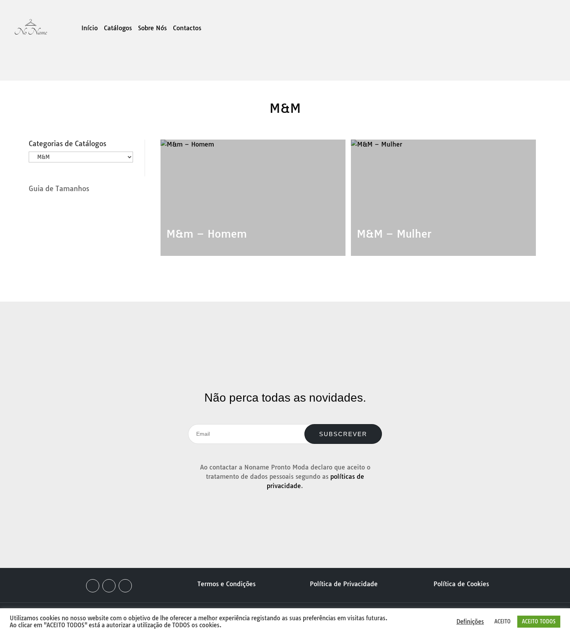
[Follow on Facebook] (92, 585)
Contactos (187, 28)
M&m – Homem (206, 233)
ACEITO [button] (502, 621)
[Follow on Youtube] (125, 585)
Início (89, 28)
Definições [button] (470, 621)
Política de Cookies (461, 584)
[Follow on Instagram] (109, 585)
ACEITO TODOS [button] (539, 621)
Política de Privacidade (344, 584)
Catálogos (118, 28)
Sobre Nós (152, 28)
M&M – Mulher (394, 233)
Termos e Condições (226, 584)
